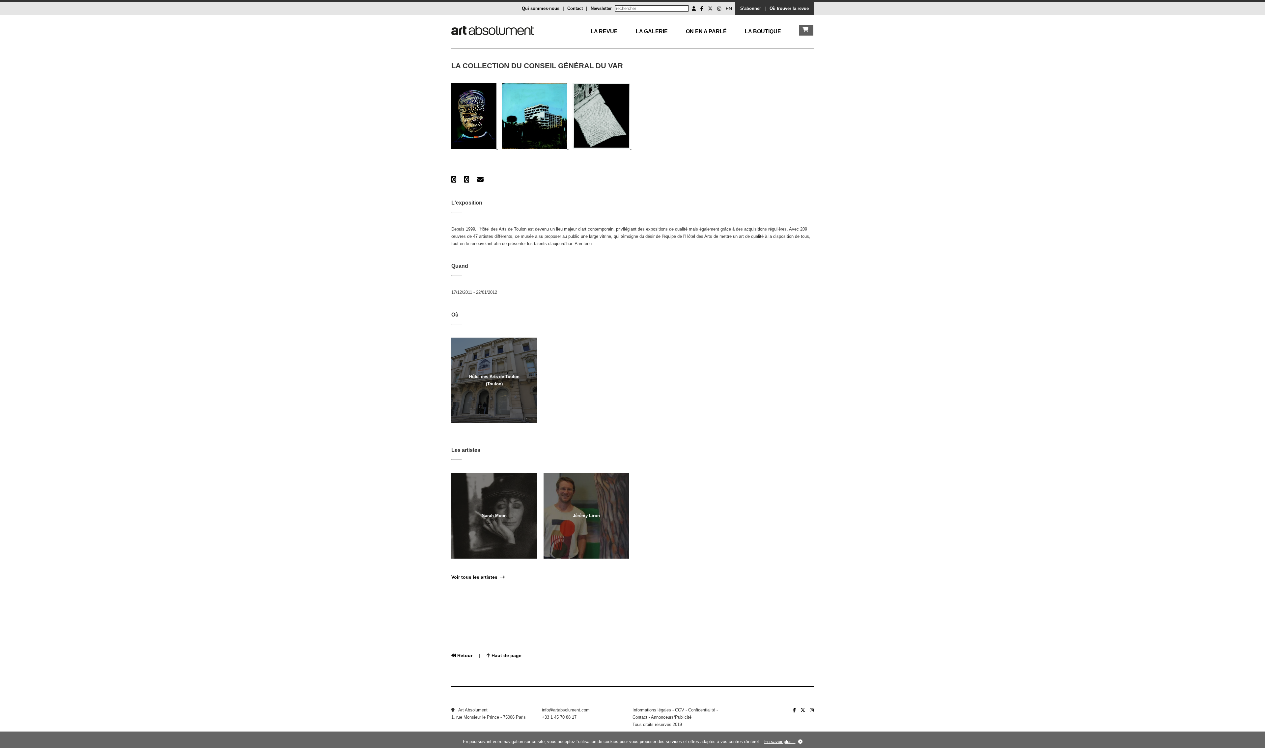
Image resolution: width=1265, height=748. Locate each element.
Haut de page (505, 655)
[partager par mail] (480, 179)
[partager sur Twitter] (466, 179)
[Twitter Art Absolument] (710, 8)
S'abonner (750, 8)
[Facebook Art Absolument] (701, 8)
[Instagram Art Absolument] (719, 8)
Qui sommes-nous (540, 8)
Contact (575, 8)
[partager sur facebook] (453, 179)
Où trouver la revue (789, 8)
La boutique (763, 31)
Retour (464, 655)
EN (729, 8)
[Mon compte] (694, 8)
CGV (679, 709)
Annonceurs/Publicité (671, 717)
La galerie (652, 31)
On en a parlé (706, 31)
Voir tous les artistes (475, 577)
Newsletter (601, 8)
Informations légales (651, 709)
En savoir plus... (780, 741)
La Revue (604, 31)
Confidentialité (701, 709)
